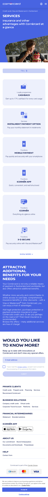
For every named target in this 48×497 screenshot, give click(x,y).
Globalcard (6, 417)
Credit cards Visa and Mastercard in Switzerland (20, 11)
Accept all (24, 489)
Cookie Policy (26, 485)
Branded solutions (18, 417)
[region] (24, 487)
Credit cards (7, 390)
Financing (28, 390)
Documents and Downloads (12, 445)
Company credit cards (11, 403)
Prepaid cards (18, 390)
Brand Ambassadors (24, 442)
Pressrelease (28, 445)
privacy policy (22, 367)
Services (37, 390)
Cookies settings (24, 494)
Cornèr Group (33, 465)
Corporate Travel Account (12, 407)
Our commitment (9, 442)
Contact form (7, 455)
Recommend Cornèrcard (11, 393)
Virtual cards (25, 403)
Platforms (26, 407)
